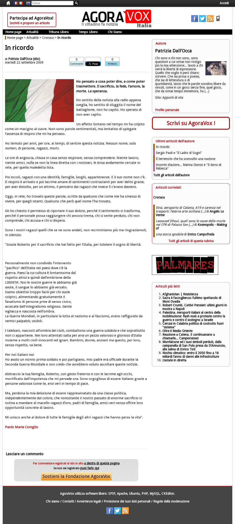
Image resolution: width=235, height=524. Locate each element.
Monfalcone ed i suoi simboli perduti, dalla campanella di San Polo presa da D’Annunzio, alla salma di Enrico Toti (194, 345)
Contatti (68, 501)
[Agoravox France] (16, 3)
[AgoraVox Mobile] (218, 21)
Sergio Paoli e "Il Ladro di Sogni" (179, 153)
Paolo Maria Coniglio (21, 427)
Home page (13, 32)
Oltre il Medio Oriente (177, 331)
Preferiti (112, 63)
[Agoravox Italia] (21, 3)
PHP (145, 493)
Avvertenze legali (89, 501)
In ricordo (163, 147)
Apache (122, 493)
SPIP (111, 493)
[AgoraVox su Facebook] (194, 21)
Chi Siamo (115, 32)
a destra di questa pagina (102, 463)
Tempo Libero (88, 32)
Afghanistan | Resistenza (180, 294)
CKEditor (168, 493)
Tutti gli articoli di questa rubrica (191, 241)
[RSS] (210, 21)
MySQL (155, 493)
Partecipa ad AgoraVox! (31, 18)
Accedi (224, 3)
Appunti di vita (172, 97)
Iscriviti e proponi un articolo (30, 23)
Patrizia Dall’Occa (20, 59)
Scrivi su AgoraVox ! (191, 123)
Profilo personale (167, 110)
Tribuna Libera (58, 32)
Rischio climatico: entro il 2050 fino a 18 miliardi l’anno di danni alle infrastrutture (191, 354)
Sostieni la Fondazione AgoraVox (76, 476)
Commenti (76, 63)
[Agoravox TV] (27, 3)
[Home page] (117, 26)
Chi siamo (52, 501)
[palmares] (185, 274)
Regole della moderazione (171, 501)
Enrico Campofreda (200, 234)
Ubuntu (134, 493)
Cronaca (48, 37)
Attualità (32, 32)
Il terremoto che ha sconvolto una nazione (185, 159)
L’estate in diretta (174, 360)
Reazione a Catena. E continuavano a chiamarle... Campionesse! (188, 336)
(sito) (36, 59)
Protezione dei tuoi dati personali (127, 501)
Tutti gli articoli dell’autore (171, 175)
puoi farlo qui (89, 468)
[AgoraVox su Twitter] (202, 21)
